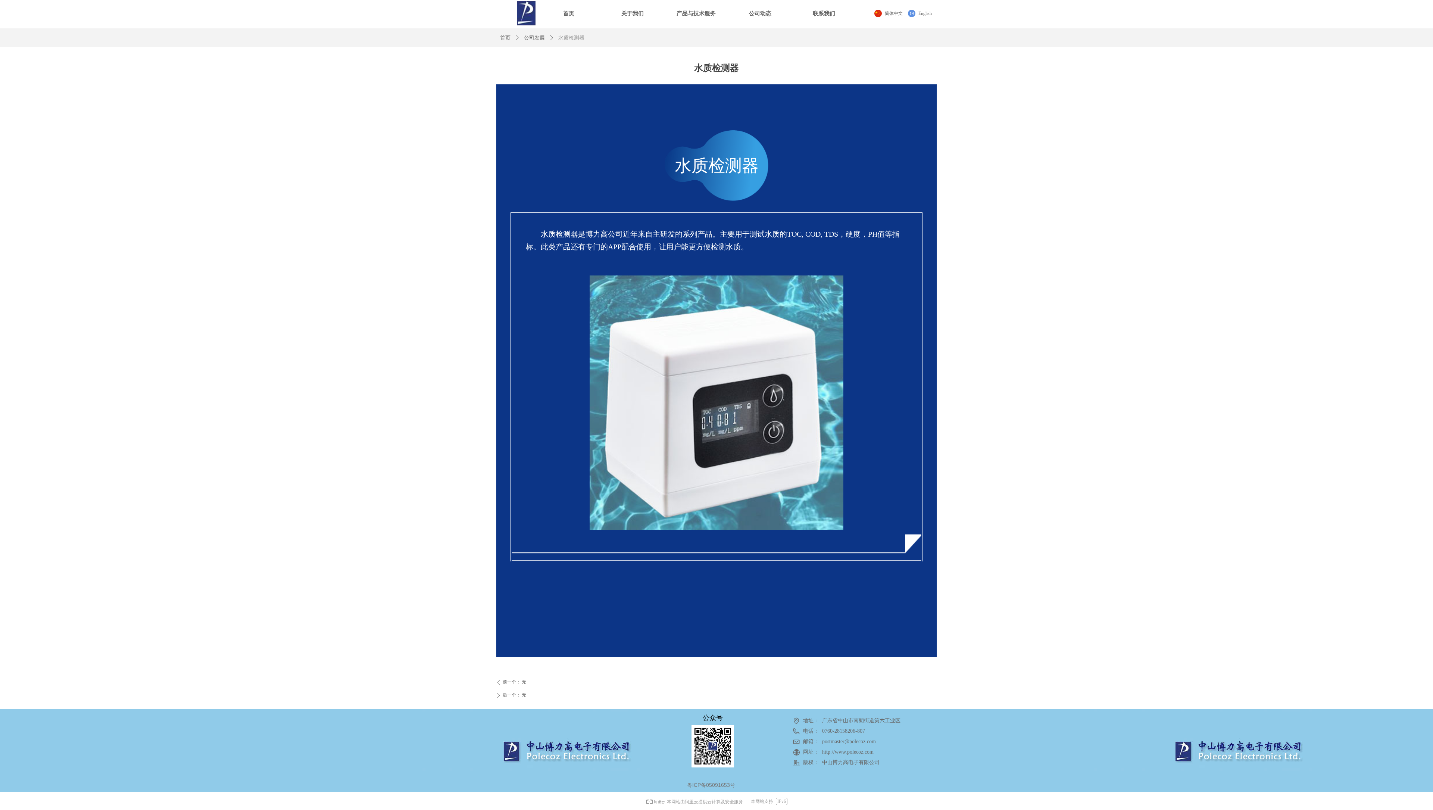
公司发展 (534, 38)
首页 (505, 38)
